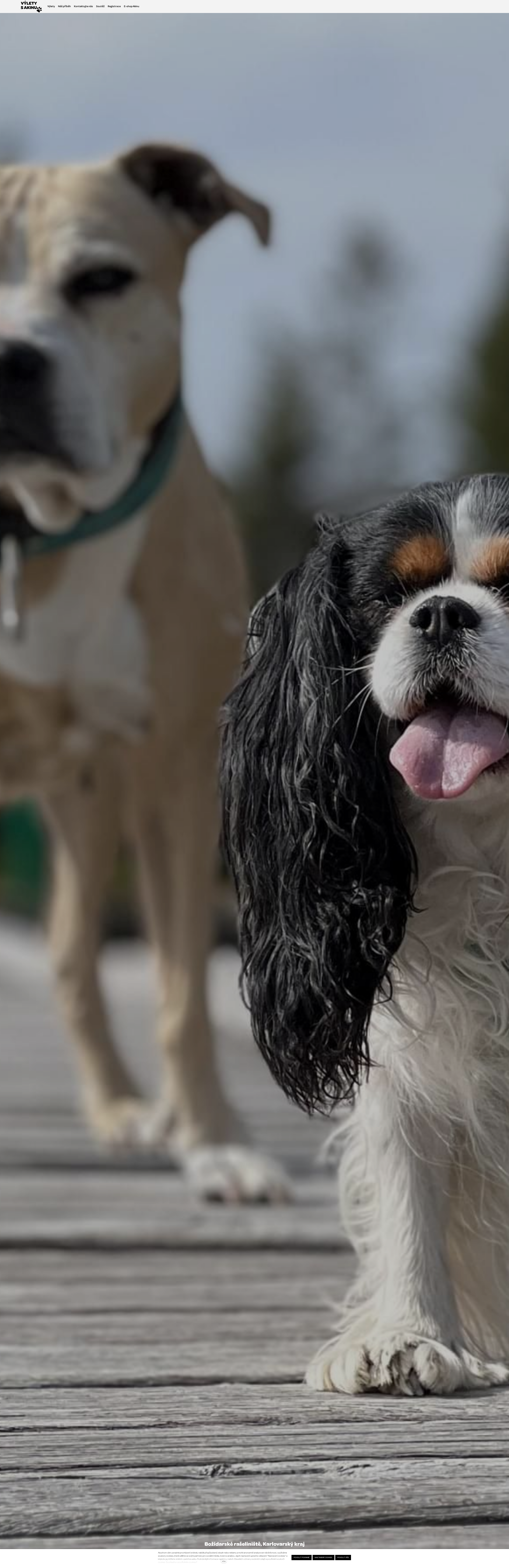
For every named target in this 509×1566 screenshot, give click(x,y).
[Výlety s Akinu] (31, 6)
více (224, 1561)
